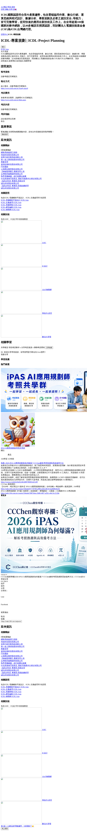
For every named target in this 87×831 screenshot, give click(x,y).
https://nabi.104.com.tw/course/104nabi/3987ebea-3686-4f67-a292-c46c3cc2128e (30, 493)
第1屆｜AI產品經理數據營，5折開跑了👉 (17, 826)
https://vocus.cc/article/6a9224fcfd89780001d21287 (19, 482)
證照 (3, 9)
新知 (15, 9)
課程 (13, 7)
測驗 (7, 9)
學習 (9, 7)
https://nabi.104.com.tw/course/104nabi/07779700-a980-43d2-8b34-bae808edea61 (30, 489)
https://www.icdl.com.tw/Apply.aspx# (14, 88)
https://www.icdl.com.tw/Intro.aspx (13, 100)
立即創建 (49, 347)
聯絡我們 (5, 134)
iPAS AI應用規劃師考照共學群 (13, 448)
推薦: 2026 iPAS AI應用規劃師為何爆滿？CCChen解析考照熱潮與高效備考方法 (32, 463)
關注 (3, 47)
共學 (11, 9)
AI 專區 (4, 7)
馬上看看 (5, 829)
